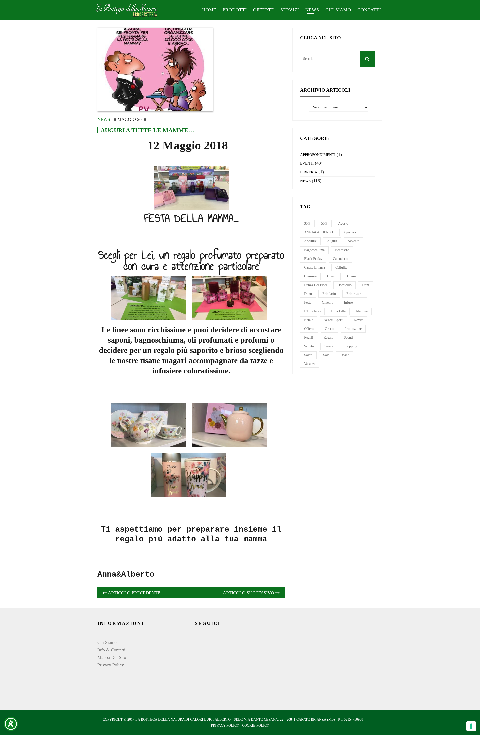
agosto (343, 223)
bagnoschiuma (314, 250)
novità (359, 320)
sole (326, 355)
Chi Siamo (107, 642)
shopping (350, 346)
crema (351, 276)
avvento (354, 241)
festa (308, 302)
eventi (307, 163)
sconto (309, 346)
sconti (348, 337)
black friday (313, 259)
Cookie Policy (255, 725)
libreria (309, 172)
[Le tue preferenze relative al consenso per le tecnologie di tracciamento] (471, 726)
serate (328, 346)
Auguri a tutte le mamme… (147, 130)
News (312, 9)
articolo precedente (133, 592)
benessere (342, 250)
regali (308, 337)
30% (307, 223)
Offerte (263, 9)
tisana (344, 355)
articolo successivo (249, 592)
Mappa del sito (112, 657)
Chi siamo (338, 9)
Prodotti (235, 9)
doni (365, 285)
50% (324, 223)
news (104, 119)
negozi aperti (334, 320)
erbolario (329, 294)
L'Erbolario (312, 311)
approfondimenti (318, 155)
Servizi (289, 9)
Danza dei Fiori (315, 285)
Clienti (332, 276)
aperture (310, 241)
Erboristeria (354, 294)
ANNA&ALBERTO (318, 232)
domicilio (345, 285)
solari (308, 355)
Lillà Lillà (338, 311)
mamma (362, 311)
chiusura (310, 276)
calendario (340, 259)
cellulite (342, 267)
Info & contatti (112, 649)
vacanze (310, 364)
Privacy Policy (111, 664)
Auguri (332, 241)
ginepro (328, 302)
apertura (350, 232)
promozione (353, 329)
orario (329, 329)
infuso (348, 302)
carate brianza (314, 267)
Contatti (369, 9)
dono (308, 294)
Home (209, 9)
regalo (329, 337)
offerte (309, 329)
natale (308, 320)
